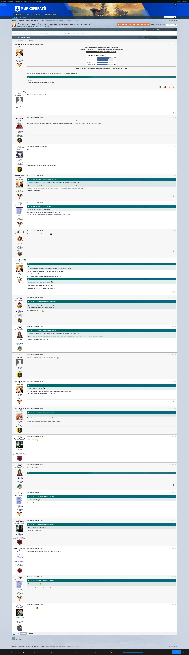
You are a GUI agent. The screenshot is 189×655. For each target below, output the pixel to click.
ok (176, 652)
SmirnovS (49, 279)
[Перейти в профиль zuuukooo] (19, 362)
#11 (173, 354)
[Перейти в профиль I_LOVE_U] (19, 334)
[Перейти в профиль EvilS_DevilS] (19, 238)
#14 (173, 436)
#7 (173, 230)
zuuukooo (19, 356)
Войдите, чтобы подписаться (158, 24)
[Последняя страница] (26, 41)
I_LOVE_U (19, 328)
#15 (173, 464)
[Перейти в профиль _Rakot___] (19, 612)
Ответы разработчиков (50, 14)
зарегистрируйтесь (68, 33)
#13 (173, 408)
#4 (173, 146)
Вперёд (22, 40)
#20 (173, 604)
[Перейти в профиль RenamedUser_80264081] (14, 25)
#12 (173, 381)
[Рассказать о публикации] (175, 44)
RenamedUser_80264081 (27, 26)
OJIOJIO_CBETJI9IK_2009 (19, 549)
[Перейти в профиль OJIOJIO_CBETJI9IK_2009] (19, 556)
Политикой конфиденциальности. (133, 652)
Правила (27, 14)
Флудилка (47, 26)
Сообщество (18, 14)
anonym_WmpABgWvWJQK (20, 93)
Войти (177, 1)
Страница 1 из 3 (32, 40)
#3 (173, 117)
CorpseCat (49, 301)
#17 (173, 520)
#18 (173, 548)
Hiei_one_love (19, 148)
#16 (173, 492)
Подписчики (169, 24)
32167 (20, 204)
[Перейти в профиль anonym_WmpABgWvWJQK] (19, 100)
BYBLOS (49, 496)
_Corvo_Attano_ (19, 438)
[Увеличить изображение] (101, 58)
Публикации (37, 14)
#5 (173, 175)
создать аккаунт (184, 1)
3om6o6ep (19, 118)
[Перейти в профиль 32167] (19, 210)
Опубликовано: (35, 44)
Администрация (22, 17)
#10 (173, 326)
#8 (173, 260)
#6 (173, 202)
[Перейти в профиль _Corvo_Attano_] (19, 444)
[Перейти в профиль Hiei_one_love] (19, 154)
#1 (173, 44)
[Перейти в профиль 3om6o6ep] (19, 125)
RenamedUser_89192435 (20, 409)
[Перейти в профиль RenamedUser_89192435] (19, 416)
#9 (173, 297)
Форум (15, 17)
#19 (173, 576)
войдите (60, 33)
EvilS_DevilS (20, 232)
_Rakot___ (19, 606)
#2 (173, 92)
